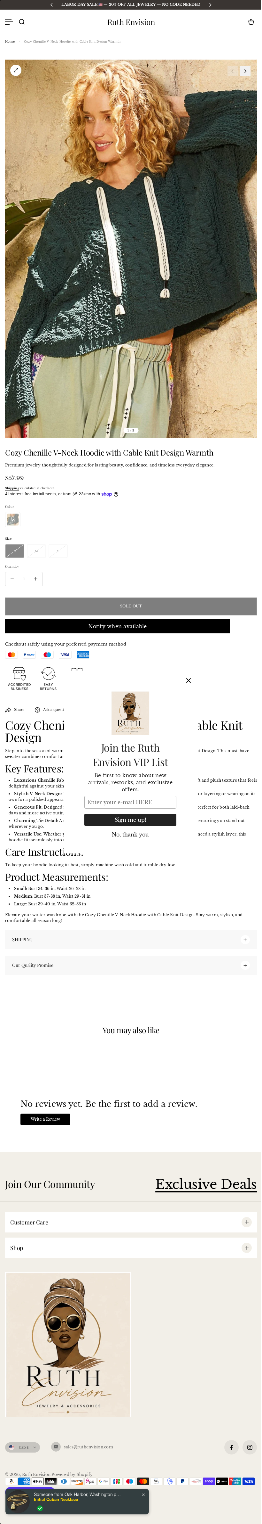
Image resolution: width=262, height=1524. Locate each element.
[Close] (188, 680)
